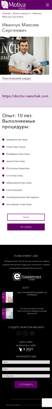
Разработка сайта (26, 345)
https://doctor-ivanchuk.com (25, 96)
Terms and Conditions (25, 405)
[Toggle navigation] (47, 5)
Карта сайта (26, 342)
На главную (26, 227)
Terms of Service (36, 405)
